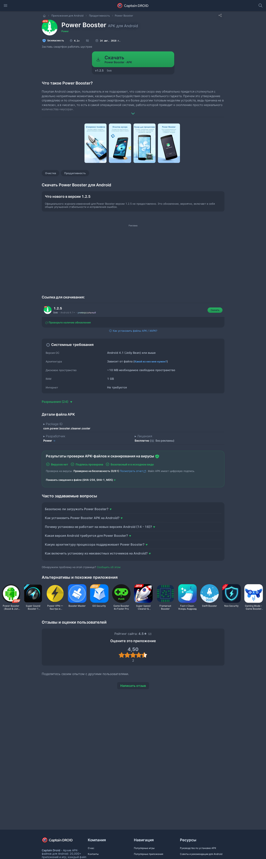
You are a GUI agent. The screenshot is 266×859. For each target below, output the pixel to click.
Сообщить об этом (108, 567)
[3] (133, 655)
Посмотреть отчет (131, 471)
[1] (121, 655)
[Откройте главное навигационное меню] (5, 5)
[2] (127, 655)
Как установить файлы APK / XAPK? (134, 330)
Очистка (50, 173)
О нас (91, 848)
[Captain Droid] (61, 841)
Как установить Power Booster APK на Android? (82, 518)
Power (65, 31)
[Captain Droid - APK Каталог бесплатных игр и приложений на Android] (133, 5)
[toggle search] (260, 5)
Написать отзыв (133, 686)
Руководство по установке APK (198, 848)
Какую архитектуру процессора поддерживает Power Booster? (95, 544)
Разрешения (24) (55, 402)
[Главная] (45, 15)
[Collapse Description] (133, 111)
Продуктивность (75, 173)
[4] (139, 655)
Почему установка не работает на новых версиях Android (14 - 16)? (98, 527)
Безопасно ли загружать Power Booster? (76, 509)
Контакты (93, 853)
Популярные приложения (148, 853)
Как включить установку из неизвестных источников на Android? (96, 553)
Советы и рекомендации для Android (201, 853)
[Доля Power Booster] (220, 15)
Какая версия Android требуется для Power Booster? (86, 536)
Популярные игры (144, 848)
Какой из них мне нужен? (150, 361)
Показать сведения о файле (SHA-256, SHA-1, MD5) (79, 479)
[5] (144, 655)
